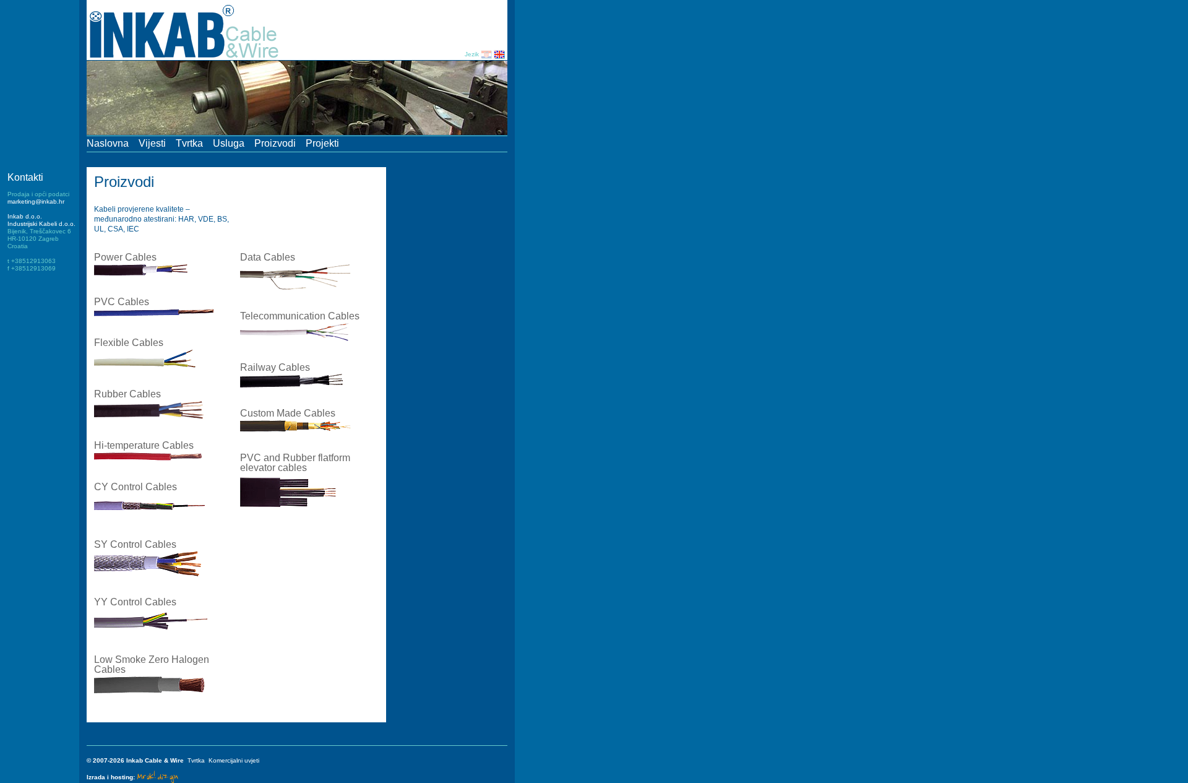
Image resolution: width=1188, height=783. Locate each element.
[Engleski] (499, 54)
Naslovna (108, 143)
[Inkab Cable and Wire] (192, 58)
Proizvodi (275, 143)
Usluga (228, 143)
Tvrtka (189, 143)
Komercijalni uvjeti (234, 760)
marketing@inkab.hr (35, 201)
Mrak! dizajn (157, 775)
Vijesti (152, 143)
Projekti (322, 143)
